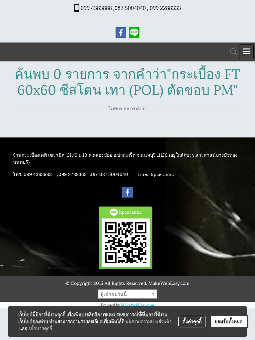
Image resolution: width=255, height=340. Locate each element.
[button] (231, 52)
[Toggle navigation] (246, 51)
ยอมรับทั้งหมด (229, 321)
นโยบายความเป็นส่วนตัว (149, 321)
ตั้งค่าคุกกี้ (192, 321)
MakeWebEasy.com (137, 305)
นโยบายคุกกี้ (40, 328)
